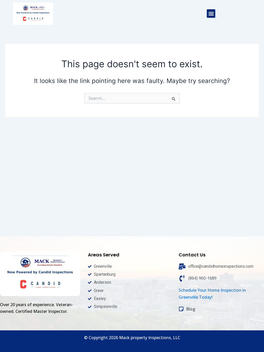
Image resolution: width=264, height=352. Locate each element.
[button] (211, 13)
